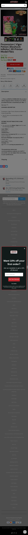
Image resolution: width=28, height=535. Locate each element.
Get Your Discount (14, 279)
